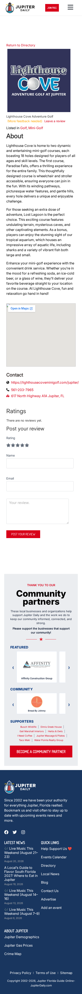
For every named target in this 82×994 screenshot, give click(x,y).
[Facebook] (6, 832)
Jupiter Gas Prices (18, 945)
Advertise (48, 899)
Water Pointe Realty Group (48, 740)
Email (10, 478)
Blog (44, 882)
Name (10, 455)
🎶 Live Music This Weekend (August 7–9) (22, 911)
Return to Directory (20, 45)
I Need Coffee (24, 735)
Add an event (51, 908)
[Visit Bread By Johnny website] (37, 701)
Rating (10, 438)
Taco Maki (24, 740)
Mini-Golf (35, 128)
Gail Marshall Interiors (32, 731)
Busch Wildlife (28, 726)
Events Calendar (54, 857)
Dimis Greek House (51, 726)
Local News (50, 874)
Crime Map (12, 954)
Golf (23, 128)
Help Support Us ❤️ (56, 849)
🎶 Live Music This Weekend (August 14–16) (21, 894)
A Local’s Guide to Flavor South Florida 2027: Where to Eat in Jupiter (21, 873)
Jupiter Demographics (21, 937)
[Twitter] (15, 832)
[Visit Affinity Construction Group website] (37, 665)
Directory (48, 865)
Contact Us (49, 891)
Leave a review (54, 121)
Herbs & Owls (55, 731)
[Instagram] (23, 832)
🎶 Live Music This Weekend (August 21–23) (21, 852)
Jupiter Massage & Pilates (50, 735)
